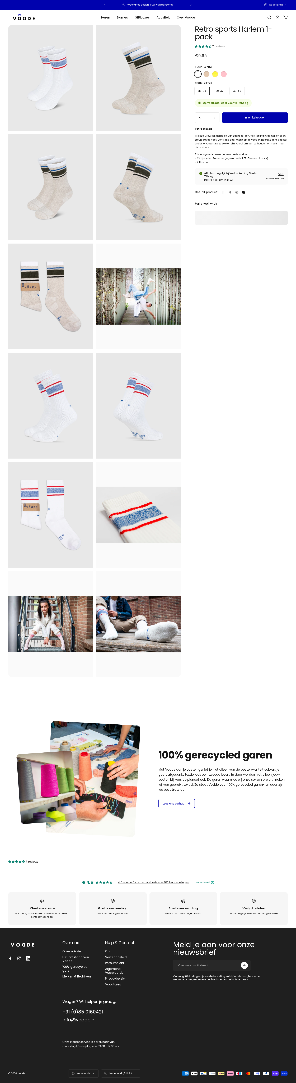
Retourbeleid (114, 963)
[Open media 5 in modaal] (138, 296)
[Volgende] (190, 5)
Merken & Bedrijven (76, 977)
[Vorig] (105, 5)
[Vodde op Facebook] (10, 958)
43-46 (237, 91)
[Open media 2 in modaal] (50, 187)
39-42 (219, 91)
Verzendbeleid (116, 957)
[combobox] (276, 5)
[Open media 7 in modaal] (50, 78)
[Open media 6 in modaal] (50, 405)
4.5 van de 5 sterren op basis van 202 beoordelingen (153, 882)
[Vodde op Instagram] (19, 958)
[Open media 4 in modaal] (50, 296)
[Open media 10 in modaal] (138, 515)
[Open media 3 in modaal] (138, 187)
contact (35, 917)
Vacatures (113, 984)
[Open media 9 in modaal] (50, 515)
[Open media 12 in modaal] (138, 624)
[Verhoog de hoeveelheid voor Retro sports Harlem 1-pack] (215, 118)
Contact (111, 951)
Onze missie (71, 951)
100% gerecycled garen (74, 969)
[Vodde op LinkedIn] (28, 958)
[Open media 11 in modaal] (50, 624)
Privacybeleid (115, 979)
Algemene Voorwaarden (115, 971)
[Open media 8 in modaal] (138, 405)
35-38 (202, 91)
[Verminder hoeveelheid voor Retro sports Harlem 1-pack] (199, 118)
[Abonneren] (244, 965)
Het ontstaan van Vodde (75, 959)
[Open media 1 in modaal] (138, 78)
